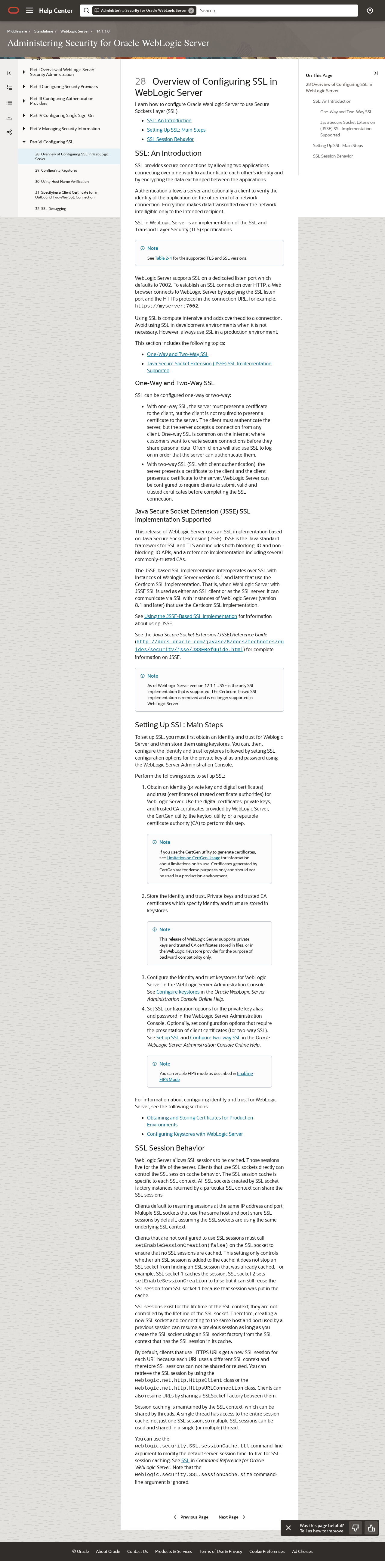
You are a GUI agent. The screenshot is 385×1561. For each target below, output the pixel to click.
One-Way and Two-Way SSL (177, 354)
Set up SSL (167, 1037)
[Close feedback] (288, 1527)
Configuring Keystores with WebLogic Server (195, 1134)
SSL (185, 1460)
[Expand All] (9, 87)
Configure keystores (177, 991)
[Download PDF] (9, 117)
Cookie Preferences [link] (267, 1551)
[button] (29, 10)
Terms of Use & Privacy (220, 1551)
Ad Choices (302, 1551)
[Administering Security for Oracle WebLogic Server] (9, 103)
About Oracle (108, 1551)
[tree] (69, 211)
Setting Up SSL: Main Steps (176, 129)
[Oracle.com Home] (13, 10)
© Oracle (80, 1551)
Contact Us (137, 1551)
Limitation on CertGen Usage (193, 857)
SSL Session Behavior (170, 139)
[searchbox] (277, 11)
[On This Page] (376, 73)
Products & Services (173, 1551)
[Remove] (191, 10)
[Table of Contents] (9, 73)
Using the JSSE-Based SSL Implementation (190, 616)
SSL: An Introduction (169, 120)
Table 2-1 (163, 258)
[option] (342, 87)
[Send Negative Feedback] (355, 1527)
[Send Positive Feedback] (371, 1527)
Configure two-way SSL (215, 1037)
